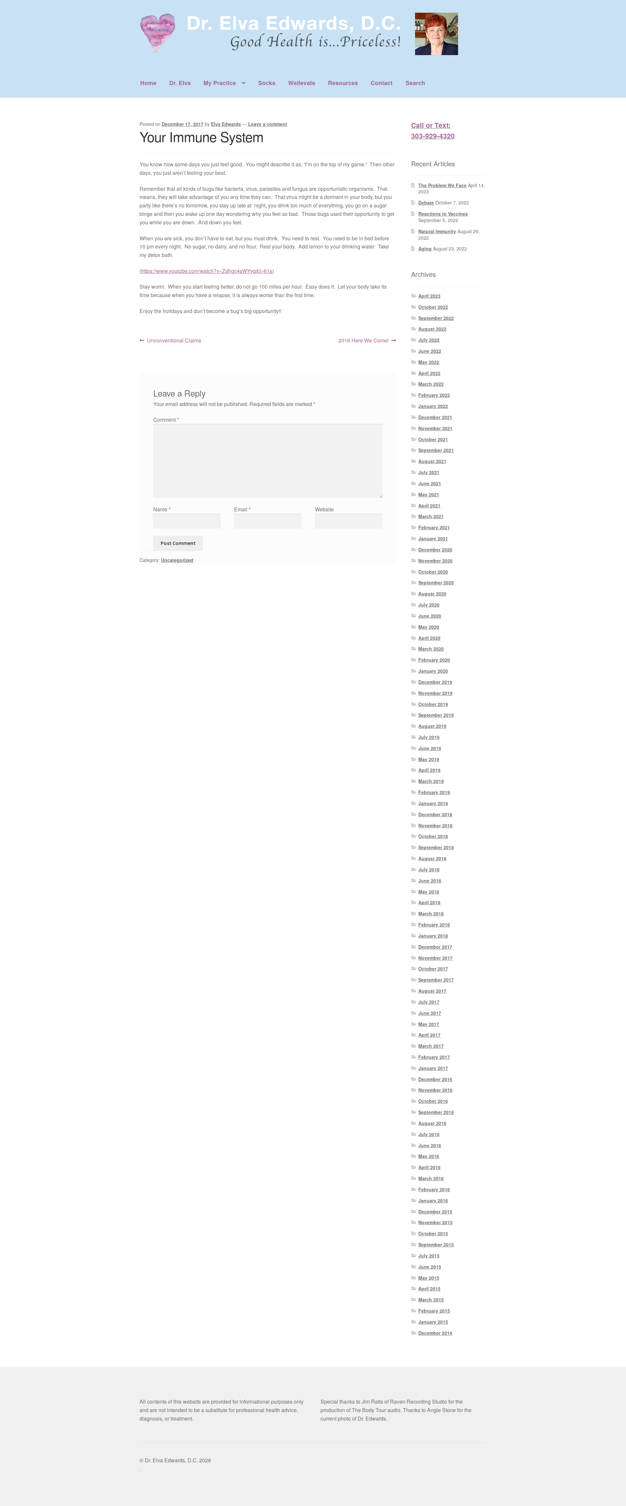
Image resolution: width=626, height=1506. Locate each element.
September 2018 (436, 847)
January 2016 (433, 1200)
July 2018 (429, 869)
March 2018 (431, 913)
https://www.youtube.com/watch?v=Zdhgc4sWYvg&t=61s (206, 271)
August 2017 (432, 990)
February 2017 (434, 1057)
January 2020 (433, 671)
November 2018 (435, 825)
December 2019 (435, 682)
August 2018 (432, 858)
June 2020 (429, 615)
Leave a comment (267, 124)
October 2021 (433, 439)
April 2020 (429, 638)
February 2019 (434, 792)
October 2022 (433, 307)
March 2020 (431, 648)
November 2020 (435, 560)
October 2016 (433, 1101)
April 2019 (429, 770)
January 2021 (433, 538)
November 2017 (435, 958)
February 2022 (434, 395)
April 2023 (429, 296)
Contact (382, 83)
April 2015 (429, 1288)
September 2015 (436, 1244)
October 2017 (433, 968)
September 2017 (436, 979)
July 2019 (429, 737)
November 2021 (435, 428)
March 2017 (431, 1046)
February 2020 (434, 659)
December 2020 (435, 549)
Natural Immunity (437, 231)
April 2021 (429, 505)
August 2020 (432, 593)
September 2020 (436, 582)
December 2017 (435, 946)
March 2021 (431, 516)
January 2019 (433, 803)
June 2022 (429, 351)
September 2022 (436, 318)
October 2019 (433, 704)
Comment (166, 419)
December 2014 (435, 1333)
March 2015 (431, 1299)
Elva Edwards (226, 124)
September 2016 (436, 1112)
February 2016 (434, 1189)
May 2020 (428, 627)
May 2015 (428, 1277)
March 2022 (431, 384)
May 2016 (428, 1156)
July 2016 (429, 1134)
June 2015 (429, 1266)
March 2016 (431, 1178)
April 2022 (429, 373)
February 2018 (434, 924)
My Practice (219, 83)
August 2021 (432, 461)
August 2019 (432, 726)
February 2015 (434, 1310)
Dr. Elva (180, 83)
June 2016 (429, 1145)
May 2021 (428, 494)
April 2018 (429, 902)
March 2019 (431, 781)
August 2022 (432, 328)
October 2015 (433, 1233)
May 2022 (428, 362)
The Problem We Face (442, 185)
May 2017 (428, 1024)
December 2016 (435, 1079)
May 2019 (428, 759)
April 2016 (429, 1167)
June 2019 (429, 748)
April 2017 (429, 1035)
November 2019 (435, 693)
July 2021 (429, 472)
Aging (425, 248)
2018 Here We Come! (363, 340)
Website (324, 509)
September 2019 (436, 715)
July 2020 (429, 604)
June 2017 (429, 1013)
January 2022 (433, 406)
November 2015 (435, 1222)
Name (162, 509)
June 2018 (429, 880)
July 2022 (429, 340)
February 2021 (434, 527)
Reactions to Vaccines (443, 213)
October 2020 (433, 571)
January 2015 (433, 1321)
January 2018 (433, 935)
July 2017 (429, 1002)
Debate (426, 202)
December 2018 (435, 814)
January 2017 (433, 1068)
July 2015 (429, 1255)
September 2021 (436, 450)
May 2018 (428, 891)
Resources (343, 83)
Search (415, 83)
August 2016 (432, 1123)
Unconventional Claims (174, 340)
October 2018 (433, 836)
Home (148, 83)
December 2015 (435, 1211)
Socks (267, 83)
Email (242, 509)
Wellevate (301, 83)
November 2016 (435, 1090)
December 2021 (435, 417)
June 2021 (429, 483)
